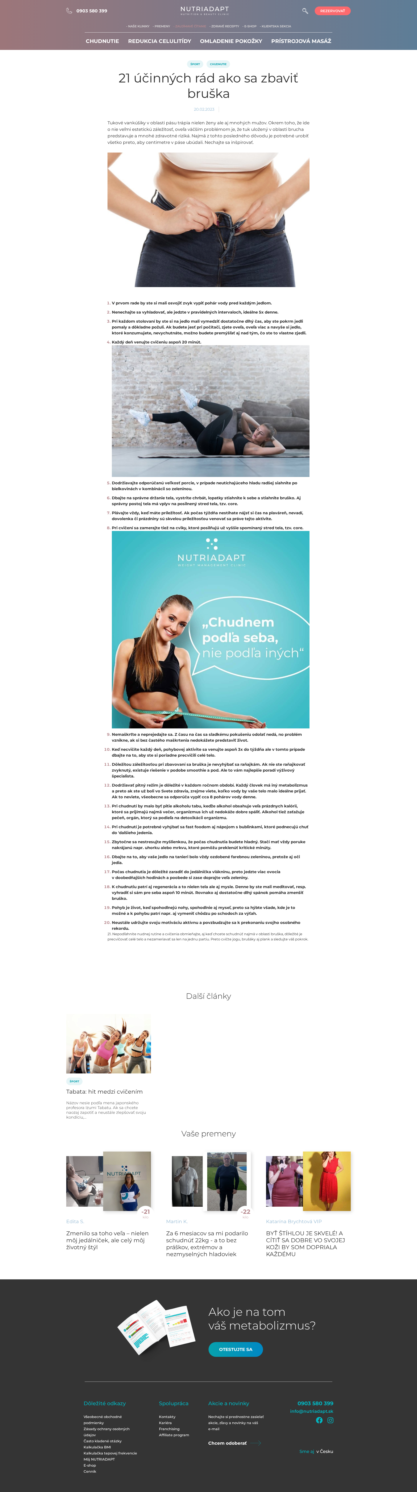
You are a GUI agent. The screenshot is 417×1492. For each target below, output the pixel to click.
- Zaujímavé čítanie (189, 26)
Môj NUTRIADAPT (99, 1459)
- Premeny (161, 26)
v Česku (324, 1451)
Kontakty (167, 1417)
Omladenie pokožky (231, 41)
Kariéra (165, 1423)
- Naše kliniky (137, 26)
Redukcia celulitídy (159, 41)
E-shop (90, 1465)
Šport (195, 64)
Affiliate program (174, 1435)
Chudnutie (102, 41)
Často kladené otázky (103, 1441)
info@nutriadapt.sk (311, 1411)
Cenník (90, 1471)
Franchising (169, 1429)
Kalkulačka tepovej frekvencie (110, 1453)
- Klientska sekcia (275, 26)
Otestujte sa (235, 1349)
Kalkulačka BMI (97, 1447)
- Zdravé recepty (224, 26)
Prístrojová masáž (301, 41)
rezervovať (332, 11)
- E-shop (249, 26)
